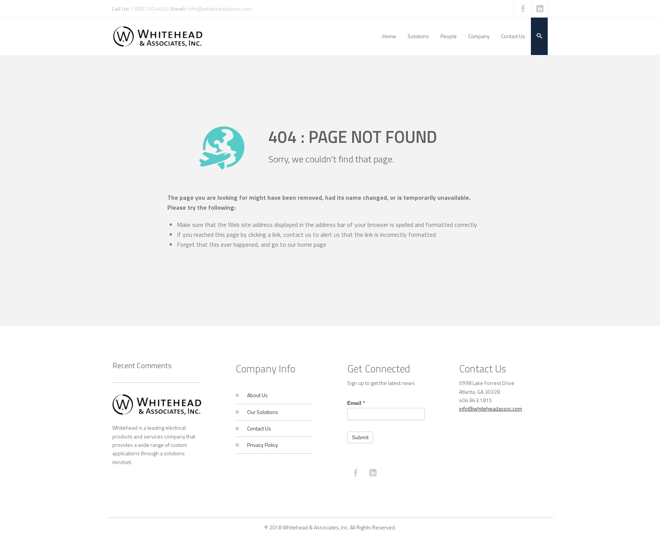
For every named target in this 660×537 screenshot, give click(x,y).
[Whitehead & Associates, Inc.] (158, 36)
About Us (257, 395)
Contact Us (259, 428)
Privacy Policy (262, 445)
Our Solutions (262, 412)
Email (356, 403)
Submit (360, 437)
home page (312, 244)
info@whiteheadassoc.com (220, 9)
